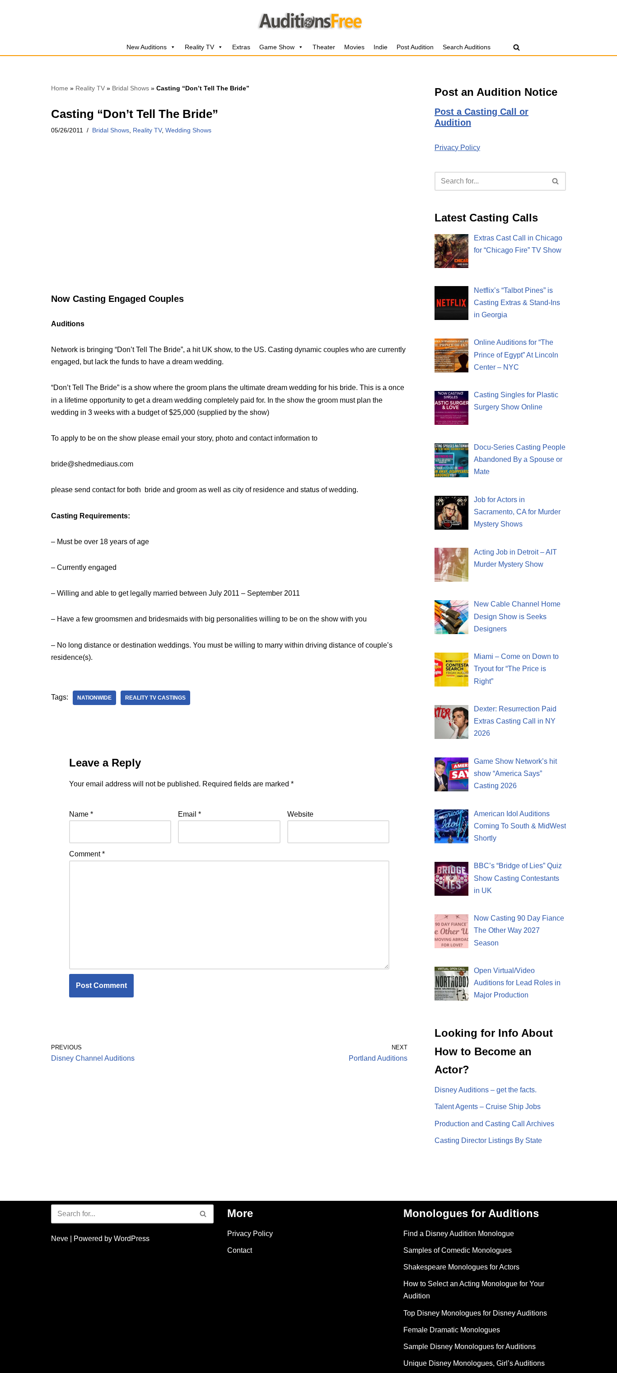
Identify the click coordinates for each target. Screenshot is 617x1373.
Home (59, 88)
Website (300, 814)
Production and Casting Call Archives (494, 1124)
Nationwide (94, 698)
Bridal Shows (130, 88)
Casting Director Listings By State (488, 1140)
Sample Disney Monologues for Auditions (469, 1346)
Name (81, 814)
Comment (87, 854)
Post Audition (415, 47)
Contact (239, 1250)
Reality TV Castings (155, 698)
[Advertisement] (229, 226)
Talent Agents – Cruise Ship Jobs (488, 1106)
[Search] (516, 47)
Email (189, 814)
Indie (381, 47)
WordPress (132, 1238)
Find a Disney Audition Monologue (458, 1233)
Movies (354, 47)
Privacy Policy (457, 147)
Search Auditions (467, 47)
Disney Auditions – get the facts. (486, 1090)
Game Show (276, 47)
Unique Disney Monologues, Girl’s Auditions (474, 1363)
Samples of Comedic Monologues (457, 1250)
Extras (241, 47)
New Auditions (146, 47)
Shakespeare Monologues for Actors (461, 1267)
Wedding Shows (188, 130)
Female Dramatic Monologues (451, 1330)
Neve (59, 1238)
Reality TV (199, 47)
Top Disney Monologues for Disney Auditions (475, 1313)
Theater (324, 47)
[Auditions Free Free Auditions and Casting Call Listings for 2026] (309, 19)
